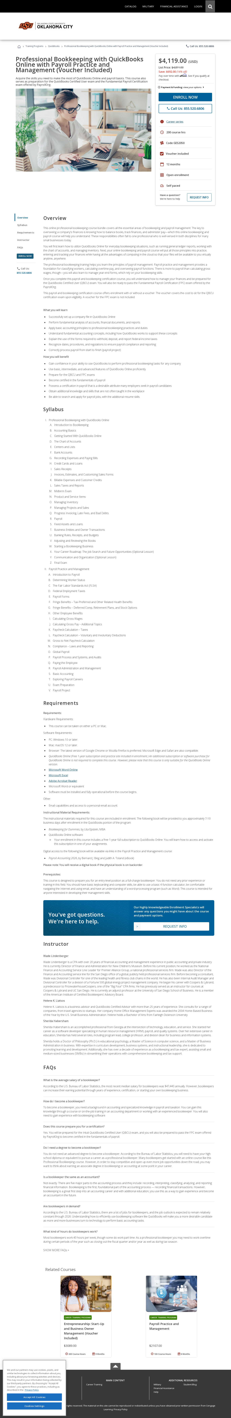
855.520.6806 (24, 272)
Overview (22, 217)
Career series (174, 121)
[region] (34, 1388)
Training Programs (34, 46)
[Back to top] (115, 1379)
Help (156, 1391)
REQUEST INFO (199, 197)
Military (157, 1384)
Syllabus (22, 225)
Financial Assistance (164, 1388)
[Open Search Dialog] (210, 6)
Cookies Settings (34, 1405)
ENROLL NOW (185, 97)
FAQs (20, 247)
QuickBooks (54, 46)
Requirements (25, 232)
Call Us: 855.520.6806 (200, 46)
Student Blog (190, 1384)
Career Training (94, 1384)
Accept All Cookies (34, 1397)
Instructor (23, 240)
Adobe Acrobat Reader (63, 781)
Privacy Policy (121, 1409)
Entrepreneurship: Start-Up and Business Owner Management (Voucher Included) (84, 1331)
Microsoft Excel (58, 775)
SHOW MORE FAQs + (56, 1250)
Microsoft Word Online (63, 770)
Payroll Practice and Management (164, 1326)
